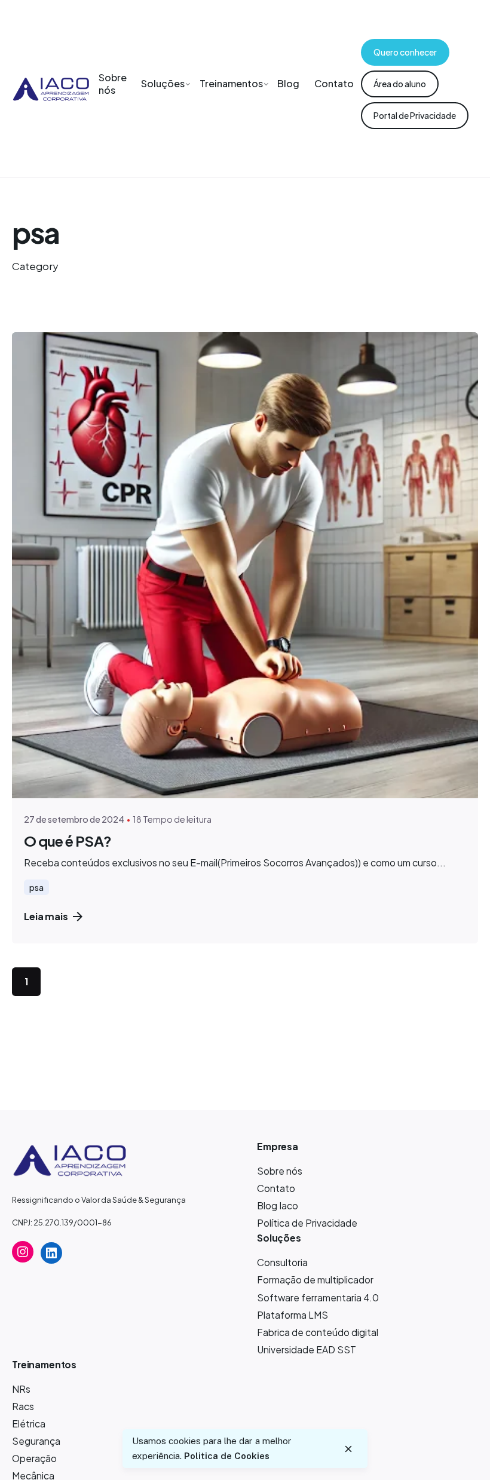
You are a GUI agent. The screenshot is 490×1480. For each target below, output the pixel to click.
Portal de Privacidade (414, 115)
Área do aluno (399, 83)
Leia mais (46, 916)
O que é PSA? (67, 841)
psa (36, 887)
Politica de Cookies (227, 1456)
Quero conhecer (405, 52)
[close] (348, 1449)
